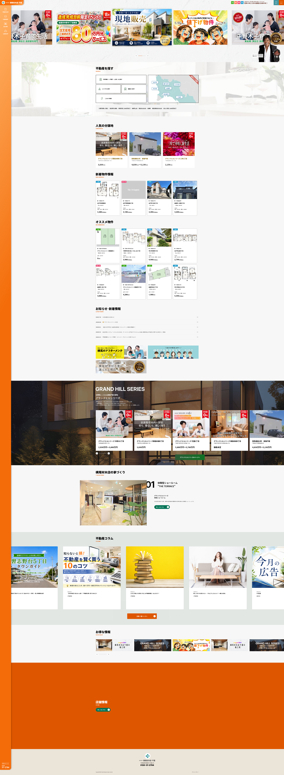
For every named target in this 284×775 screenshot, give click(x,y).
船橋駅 (149, 108)
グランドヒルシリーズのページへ (190, 457)
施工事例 (5, 26)
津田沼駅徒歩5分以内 (157, 108)
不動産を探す (5, 12)
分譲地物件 (5, 19)
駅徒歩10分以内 (142, 108)
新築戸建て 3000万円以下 (124, 108)
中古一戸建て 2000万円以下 (169, 108)
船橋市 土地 (134, 108)
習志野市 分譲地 (113, 108)
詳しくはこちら (160, 507)
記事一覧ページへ (142, 616)
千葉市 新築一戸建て (103, 108)
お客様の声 (5, 34)
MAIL (276, 3)
